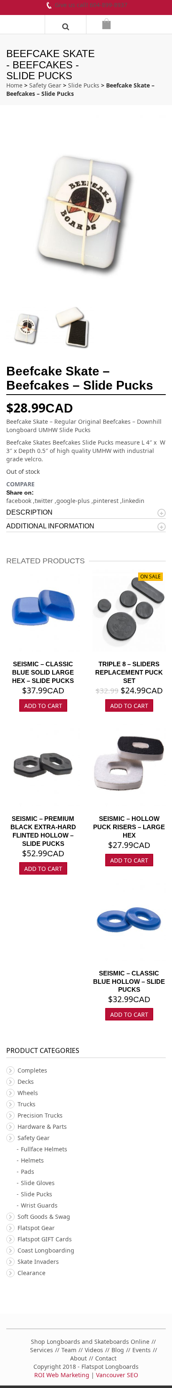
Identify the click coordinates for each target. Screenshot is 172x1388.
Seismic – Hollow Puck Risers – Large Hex (129, 827)
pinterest (106, 501)
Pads (27, 1171)
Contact (105, 1358)
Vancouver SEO (117, 1375)
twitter (45, 501)
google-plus (73, 501)
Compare (20, 484)
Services (41, 1350)
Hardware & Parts (42, 1126)
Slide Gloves (38, 1183)
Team (68, 1350)
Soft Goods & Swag (44, 1216)
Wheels (28, 1093)
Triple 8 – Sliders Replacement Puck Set (129, 672)
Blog (117, 1350)
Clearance (32, 1273)
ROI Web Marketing (61, 1375)
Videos (94, 1350)
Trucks (26, 1104)
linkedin (133, 501)
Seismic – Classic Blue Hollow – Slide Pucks (129, 981)
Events (141, 1350)
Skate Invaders (38, 1261)
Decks (26, 1081)
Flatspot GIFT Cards (45, 1239)
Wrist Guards (39, 1205)
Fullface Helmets (44, 1149)
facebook (19, 501)
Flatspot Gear (36, 1228)
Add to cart (129, 706)
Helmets (32, 1160)
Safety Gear (45, 85)
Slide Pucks (83, 85)
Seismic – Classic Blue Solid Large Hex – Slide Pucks (43, 672)
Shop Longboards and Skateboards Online (90, 1341)
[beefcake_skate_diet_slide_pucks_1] (75, 327)
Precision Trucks (40, 1115)
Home (14, 85)
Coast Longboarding (46, 1250)
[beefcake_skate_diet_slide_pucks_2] (29, 327)
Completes (32, 1070)
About (78, 1358)
